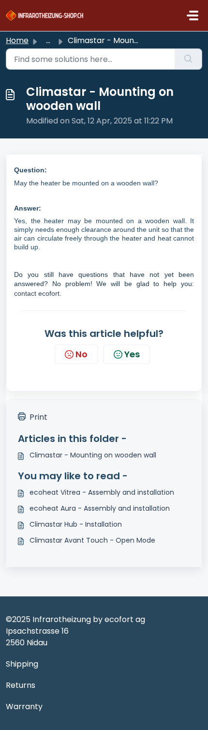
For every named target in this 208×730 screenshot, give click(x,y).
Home (17, 40)
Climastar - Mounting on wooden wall (93, 455)
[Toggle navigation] (192, 15)
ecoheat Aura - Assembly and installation (100, 508)
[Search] (188, 59)
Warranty (24, 706)
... (48, 40)
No (81, 354)
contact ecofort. (37, 293)
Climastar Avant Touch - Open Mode (92, 540)
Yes (132, 354)
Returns (20, 685)
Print (38, 417)
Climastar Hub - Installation (76, 524)
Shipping (22, 663)
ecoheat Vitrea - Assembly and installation (102, 492)
